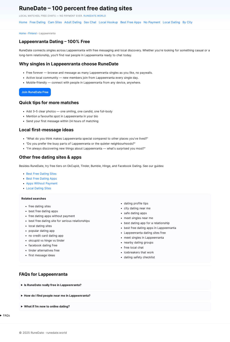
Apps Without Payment (42, 183)
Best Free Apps (130, 22)
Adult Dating (72, 22)
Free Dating (37, 22)
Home (23, 22)
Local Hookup (108, 22)
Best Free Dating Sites (41, 173)
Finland (32, 33)
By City (187, 22)
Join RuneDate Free (35, 92)
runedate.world (95, 15)
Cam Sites (55, 22)
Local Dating (171, 22)
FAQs (6, 315)
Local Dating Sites (38, 188)
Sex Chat (90, 22)
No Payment (152, 22)
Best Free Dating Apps (41, 178)
